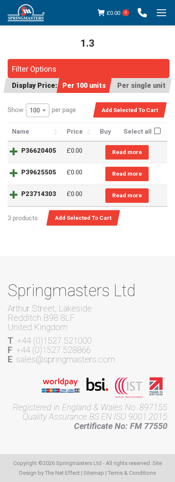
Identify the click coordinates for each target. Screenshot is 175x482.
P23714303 (38, 194)
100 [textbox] (35, 110)
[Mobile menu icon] (161, 13)
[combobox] (37, 110)
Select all (138, 131)
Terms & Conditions (132, 473)
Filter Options (34, 68)
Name (20, 131)
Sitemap (94, 473)
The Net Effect (62, 473)
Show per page (42, 110)
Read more (127, 152)
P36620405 (38, 150)
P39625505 (38, 172)
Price (75, 131)
